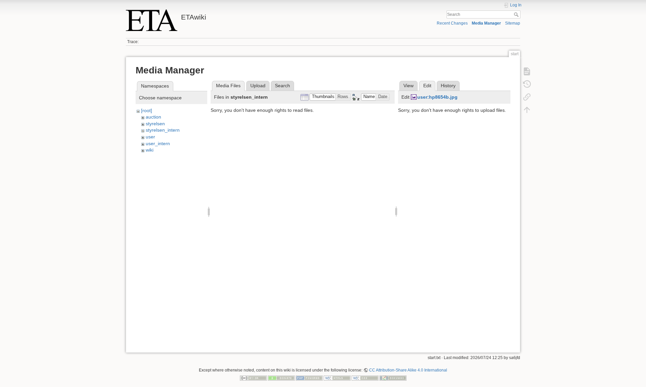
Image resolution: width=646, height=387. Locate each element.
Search (517, 14)
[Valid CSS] (365, 378)
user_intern (158, 143)
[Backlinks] (527, 97)
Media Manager (486, 23)
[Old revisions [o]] (527, 84)
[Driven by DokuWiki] (393, 378)
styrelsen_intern (163, 130)
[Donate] (281, 378)
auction (153, 117)
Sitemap (512, 23)
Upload (257, 85)
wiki (149, 150)
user (150, 136)
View (408, 85)
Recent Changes (452, 23)
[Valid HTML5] (337, 378)
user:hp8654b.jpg (437, 97)
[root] (146, 110)
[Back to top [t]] (527, 109)
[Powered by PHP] (309, 378)
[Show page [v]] (527, 71)
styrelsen (155, 123)
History (448, 85)
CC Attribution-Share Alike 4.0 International (408, 370)
